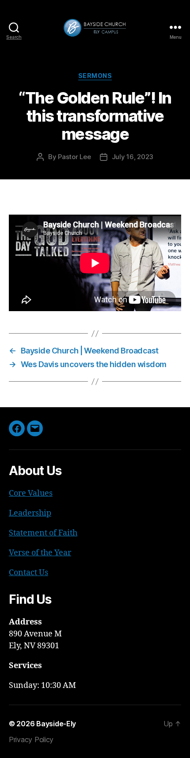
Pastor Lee (74, 156)
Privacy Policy (31, 739)
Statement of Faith (43, 533)
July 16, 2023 (133, 156)
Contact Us (28, 573)
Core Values (31, 493)
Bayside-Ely (56, 723)
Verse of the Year (40, 553)
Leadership (30, 513)
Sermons (95, 75)
